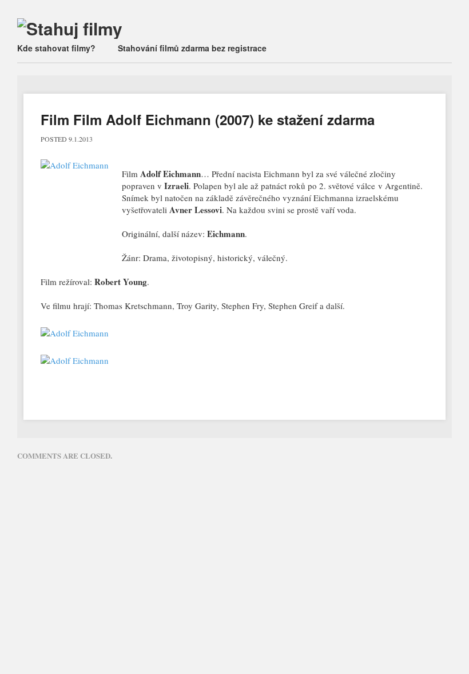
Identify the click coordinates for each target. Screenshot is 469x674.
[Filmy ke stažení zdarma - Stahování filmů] (69, 28)
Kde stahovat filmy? (56, 48)
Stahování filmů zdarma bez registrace (192, 48)
